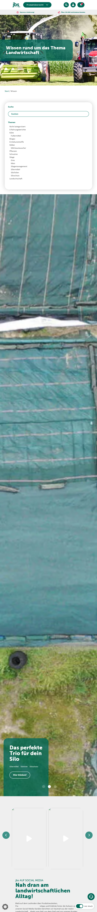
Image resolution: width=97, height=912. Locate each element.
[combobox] (48, 114)
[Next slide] (89, 835)
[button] (43, 786)
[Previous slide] (6, 835)
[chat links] (91, 896)
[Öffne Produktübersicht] (47, 5)
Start (7, 91)
